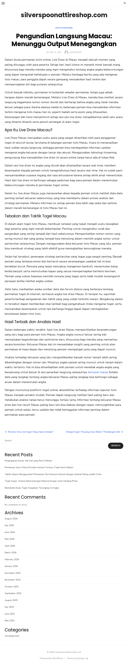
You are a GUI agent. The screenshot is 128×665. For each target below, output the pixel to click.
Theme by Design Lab (77, 658)
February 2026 (12, 559)
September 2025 (13, 593)
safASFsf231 (75, 52)
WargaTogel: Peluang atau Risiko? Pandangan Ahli (93, 431)
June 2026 (10, 532)
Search (8, 440)
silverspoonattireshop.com (64, 15)
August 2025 (11, 600)
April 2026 (10, 545)
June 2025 (10, 613)
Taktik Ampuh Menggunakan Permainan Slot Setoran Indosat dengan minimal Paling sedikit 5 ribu (53, 474)
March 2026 (10, 552)
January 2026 (11, 566)
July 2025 (9, 606)
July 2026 (9, 525)
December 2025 (12, 573)
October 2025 (11, 586)
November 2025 (12, 579)
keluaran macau (98, 372)
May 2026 (9, 539)
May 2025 (9, 620)
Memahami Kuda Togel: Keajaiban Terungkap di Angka (32, 487)
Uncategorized (64, 28)
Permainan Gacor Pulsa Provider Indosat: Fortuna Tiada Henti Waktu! (39, 467)
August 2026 (11, 518)
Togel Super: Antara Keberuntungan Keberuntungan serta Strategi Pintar (41, 481)
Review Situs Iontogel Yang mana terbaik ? (31, 431)
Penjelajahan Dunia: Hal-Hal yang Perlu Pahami (28, 460)
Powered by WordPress (51, 658)
